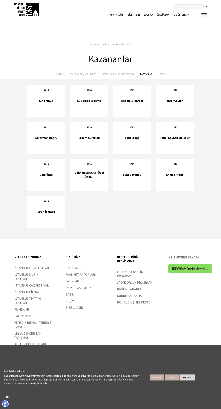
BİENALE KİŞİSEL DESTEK (134, 302)
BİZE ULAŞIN (74, 307)
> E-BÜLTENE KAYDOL (184, 257)
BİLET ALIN (134, 15)
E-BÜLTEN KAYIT (183, 15)
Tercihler (187, 377)
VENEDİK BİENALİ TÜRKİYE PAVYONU (32, 324)
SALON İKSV (22, 316)
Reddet (171, 377)
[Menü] (204, 15)
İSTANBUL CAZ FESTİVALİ (32, 285)
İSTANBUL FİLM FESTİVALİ (32, 268)
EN (205, 6)
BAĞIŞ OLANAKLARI (130, 289)
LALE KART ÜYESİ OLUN (157, 15)
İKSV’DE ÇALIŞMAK (78, 287)
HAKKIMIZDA (74, 268)
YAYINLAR (72, 281)
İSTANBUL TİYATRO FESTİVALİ (27, 300)
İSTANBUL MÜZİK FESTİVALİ (26, 276)
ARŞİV (70, 301)
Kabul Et (157, 377)
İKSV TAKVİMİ (116, 15)
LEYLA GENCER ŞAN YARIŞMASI (27, 335)
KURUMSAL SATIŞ (129, 295)
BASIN (70, 294)
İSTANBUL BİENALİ (27, 292)
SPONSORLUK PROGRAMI (134, 282)
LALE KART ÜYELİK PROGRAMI (130, 273)
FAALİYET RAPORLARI (81, 274)
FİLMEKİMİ (21, 309)
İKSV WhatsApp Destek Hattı (190, 268)
